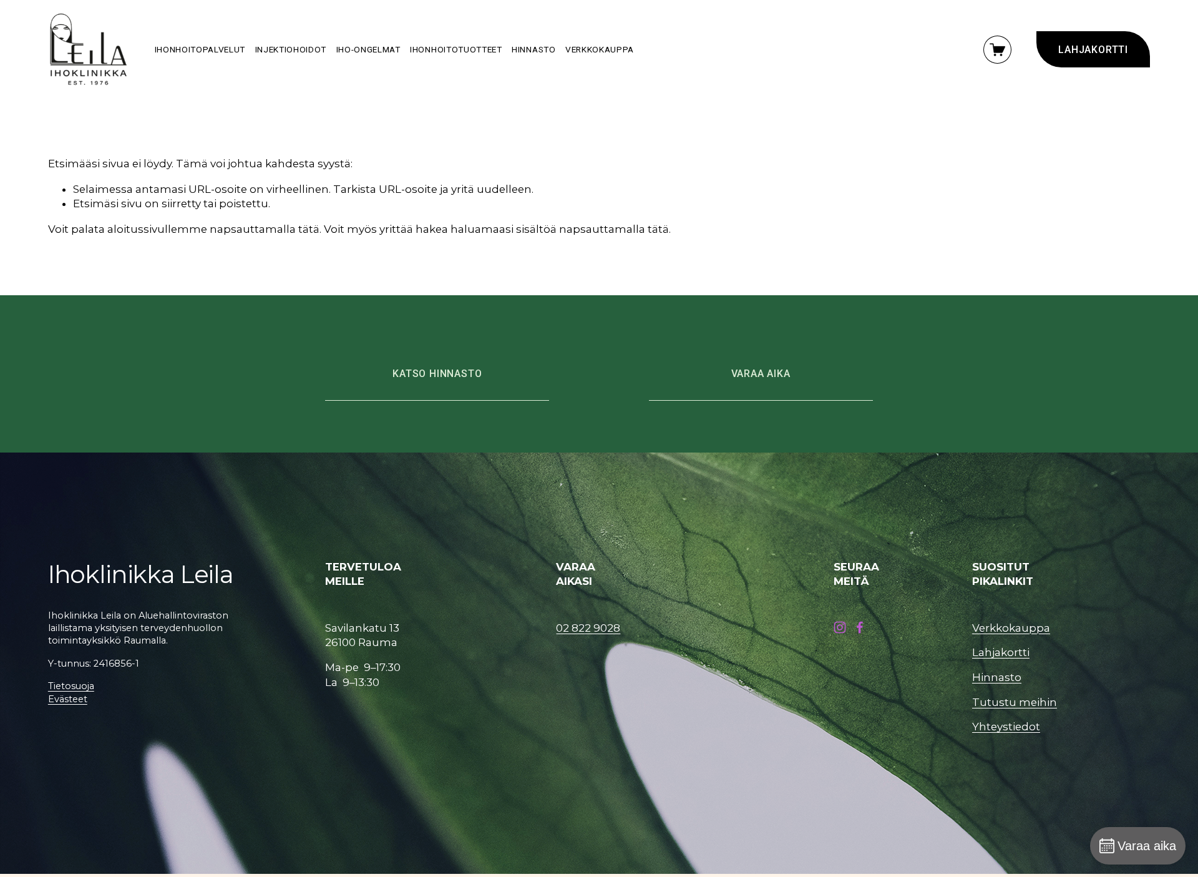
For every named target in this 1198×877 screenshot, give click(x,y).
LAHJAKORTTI (1093, 50)
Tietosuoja (71, 686)
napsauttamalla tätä (264, 229)
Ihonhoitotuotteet (456, 49)
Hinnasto (533, 49)
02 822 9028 (588, 628)
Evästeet (67, 699)
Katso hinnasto (437, 374)
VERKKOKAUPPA (599, 49)
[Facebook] (860, 627)
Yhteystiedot (1006, 726)
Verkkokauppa (1011, 628)
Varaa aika (761, 374)
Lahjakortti (1001, 652)
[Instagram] (840, 627)
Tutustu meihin (1014, 702)
